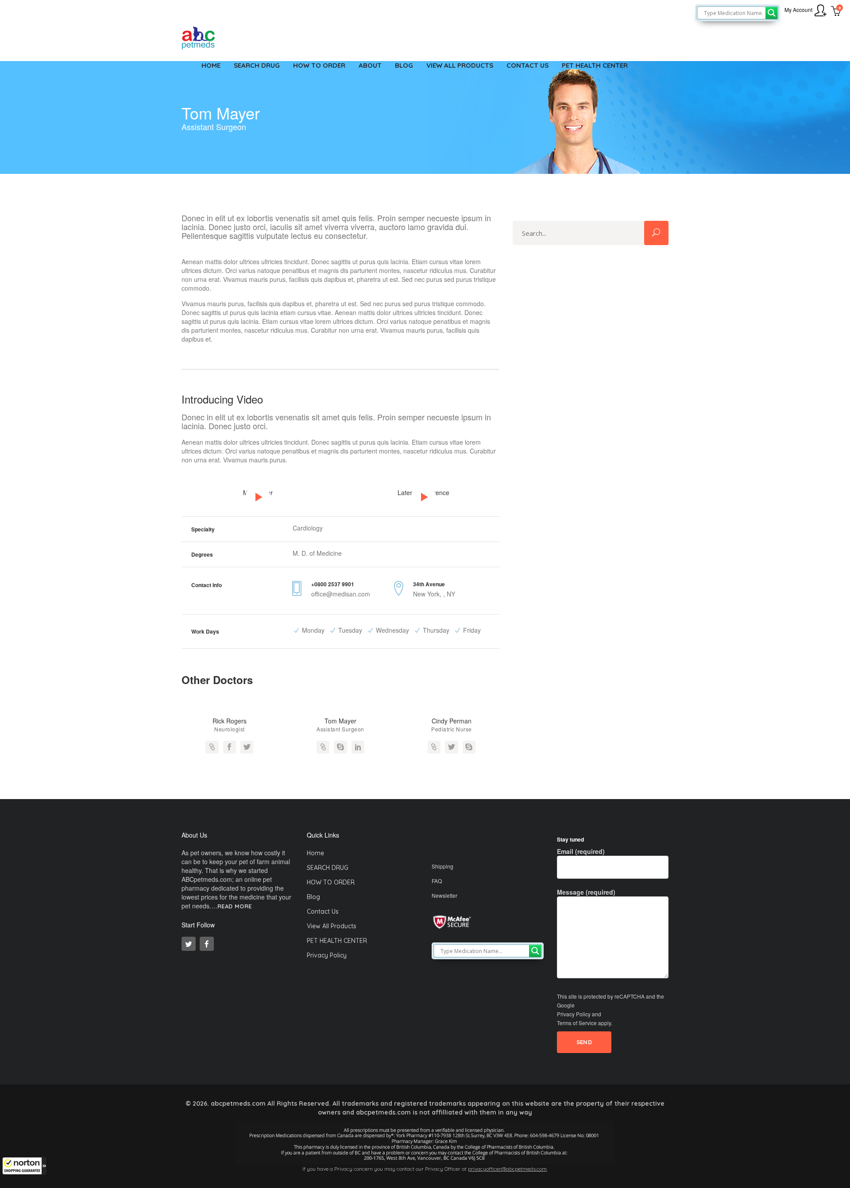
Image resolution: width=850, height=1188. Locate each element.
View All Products (331, 926)
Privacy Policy (327, 955)
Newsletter (444, 895)
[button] (24, 1166)
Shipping (442, 866)
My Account (798, 9)
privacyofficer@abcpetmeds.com (507, 1168)
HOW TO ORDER (331, 882)
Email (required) (581, 851)
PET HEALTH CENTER (337, 941)
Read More (234, 906)
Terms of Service (577, 1023)
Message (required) (586, 892)
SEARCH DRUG (327, 868)
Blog (313, 897)
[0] (836, 12)
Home (315, 853)
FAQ (437, 880)
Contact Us (323, 911)
